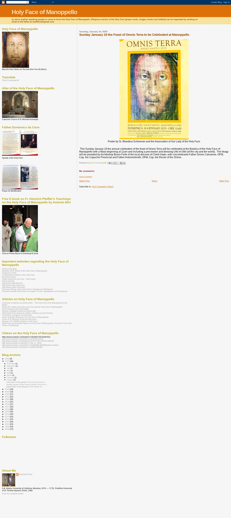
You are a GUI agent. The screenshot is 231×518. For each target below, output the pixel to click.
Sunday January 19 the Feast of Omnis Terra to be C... (27, 384)
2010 (7, 424)
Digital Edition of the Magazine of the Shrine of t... (24, 387)
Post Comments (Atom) (102, 186)
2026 (7, 359)
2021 (7, 397)
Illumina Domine (9, 277)
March (9, 375)
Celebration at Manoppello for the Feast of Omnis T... (26, 382)
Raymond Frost (25, 474)
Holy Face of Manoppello (44, 12)
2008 (7, 429)
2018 (7, 404)
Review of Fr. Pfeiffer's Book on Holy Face (19, 321)
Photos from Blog (9, 269)
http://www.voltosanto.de (12, 283)
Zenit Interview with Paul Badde (15, 309)
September (11, 366)
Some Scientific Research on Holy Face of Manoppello (25, 317)
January (10, 380)
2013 (7, 417)
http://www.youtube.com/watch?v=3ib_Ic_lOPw (22, 343)
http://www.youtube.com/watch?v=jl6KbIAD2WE (22, 347)
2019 (7, 402)
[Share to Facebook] (121, 163)
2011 (7, 422)
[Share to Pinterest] (124, 163)
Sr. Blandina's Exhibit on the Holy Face (18, 275)
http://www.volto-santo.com (13, 285)
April (9, 373)
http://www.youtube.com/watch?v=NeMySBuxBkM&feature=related (30, 345)
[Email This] (112, 163)
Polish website (8, 281)
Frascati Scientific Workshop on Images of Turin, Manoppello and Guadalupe (34, 291)
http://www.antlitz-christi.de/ (13, 287)
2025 (7, 361)
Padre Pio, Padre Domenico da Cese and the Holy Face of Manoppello (32, 307)
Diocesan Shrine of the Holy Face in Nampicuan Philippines (27, 289)
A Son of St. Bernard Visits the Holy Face (19, 319)
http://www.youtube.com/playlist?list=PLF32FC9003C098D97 (28, 341)
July (8, 368)
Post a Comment (85, 177)
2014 (7, 414)
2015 (7, 412)
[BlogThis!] (115, 163)
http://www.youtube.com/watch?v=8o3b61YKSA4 (23, 339)
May (9, 370)
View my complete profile (12, 494)
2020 (7, 399)
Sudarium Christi (9, 273)
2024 (7, 389)
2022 (7, 394)
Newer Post (84, 181)
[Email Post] (109, 163)
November (11, 364)
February (10, 378)
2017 (7, 407)
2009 (7, 427)
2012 (7, 419)
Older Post (224, 181)
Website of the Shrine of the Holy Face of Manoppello (24, 271)
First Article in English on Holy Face (17, 315)
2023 (7, 392)
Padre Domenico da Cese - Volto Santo (19, 279)
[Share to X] (118, 163)
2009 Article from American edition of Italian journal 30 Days (27, 313)
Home (154, 181)
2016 (7, 409)
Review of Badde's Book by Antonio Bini (19, 311)
